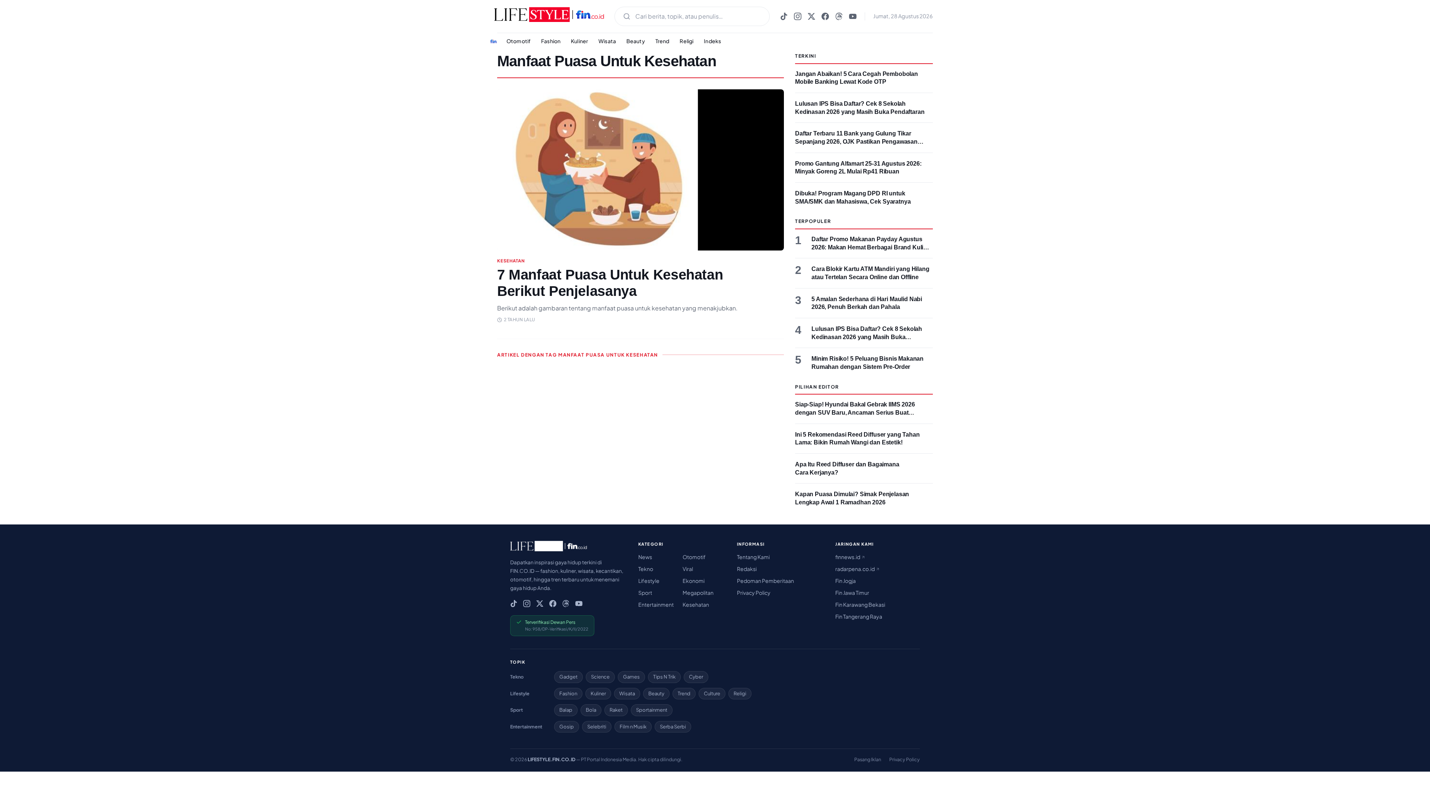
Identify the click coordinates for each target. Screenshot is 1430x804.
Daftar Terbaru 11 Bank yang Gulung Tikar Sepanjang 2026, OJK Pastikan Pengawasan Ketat (856, 141)
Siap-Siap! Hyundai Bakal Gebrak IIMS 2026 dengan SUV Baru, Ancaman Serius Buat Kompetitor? (855, 412)
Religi (686, 41)
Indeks (712, 41)
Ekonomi (694, 580)
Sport (645, 592)
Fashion (550, 41)
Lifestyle (649, 580)
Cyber (696, 677)
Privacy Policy (753, 592)
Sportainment (651, 710)
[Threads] (839, 16)
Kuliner (579, 41)
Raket (616, 710)
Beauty (635, 41)
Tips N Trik (664, 677)
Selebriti (596, 727)
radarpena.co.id (855, 568)
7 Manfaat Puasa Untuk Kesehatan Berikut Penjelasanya (610, 283)
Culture (712, 693)
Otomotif (518, 41)
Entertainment (656, 604)
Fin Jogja (845, 580)
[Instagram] (797, 16)
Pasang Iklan (867, 759)
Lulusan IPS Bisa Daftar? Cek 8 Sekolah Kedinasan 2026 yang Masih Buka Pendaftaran (866, 337)
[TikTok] (784, 16)
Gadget (568, 677)
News (645, 556)
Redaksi (747, 568)
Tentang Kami (753, 556)
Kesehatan (696, 604)
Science (600, 677)
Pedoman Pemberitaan (765, 580)
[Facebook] (825, 16)
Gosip (566, 727)
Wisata (607, 41)
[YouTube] (853, 16)
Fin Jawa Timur (852, 592)
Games (631, 677)
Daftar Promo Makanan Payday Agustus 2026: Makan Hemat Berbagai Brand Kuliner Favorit (871, 247)
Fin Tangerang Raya (858, 616)
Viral (688, 568)
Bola (591, 710)
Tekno (645, 568)
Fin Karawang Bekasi (860, 604)
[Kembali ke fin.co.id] (493, 41)
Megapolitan (698, 592)
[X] (811, 16)
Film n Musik (633, 727)
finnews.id (848, 556)
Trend (662, 41)
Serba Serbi (673, 727)
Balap (565, 710)
